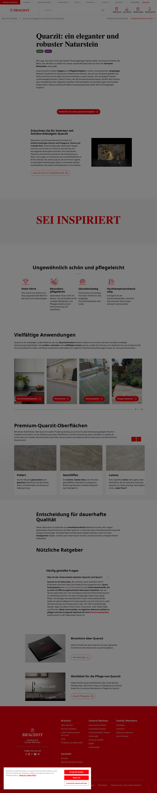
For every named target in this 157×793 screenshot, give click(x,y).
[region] (47, 778)
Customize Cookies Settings (76, 783)
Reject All (76, 778)
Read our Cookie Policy (27, 775)
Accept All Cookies (76, 772)
